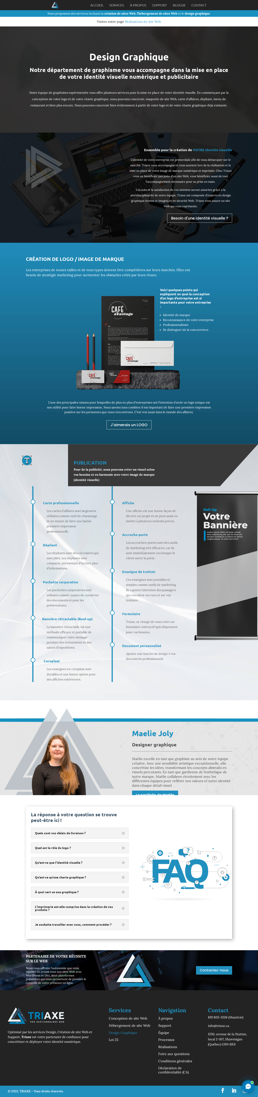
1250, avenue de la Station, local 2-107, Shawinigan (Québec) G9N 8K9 (227, 1039)
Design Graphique (123, 1033)
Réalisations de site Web (143, 21)
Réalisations (167, 1047)
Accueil (97, 5)
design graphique (197, 13)
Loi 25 (113, 1040)
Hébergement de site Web (129, 1026)
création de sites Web (119, 13)
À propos (138, 5)
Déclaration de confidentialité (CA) (173, 1070)
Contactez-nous (214, 970)
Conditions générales (175, 1061)
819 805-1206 (218, 1017)
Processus (166, 1040)
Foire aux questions (173, 1054)
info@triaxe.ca (218, 1026)
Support (159, 5)
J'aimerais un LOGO (129, 425)
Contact (198, 5)
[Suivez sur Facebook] (223, 1090)
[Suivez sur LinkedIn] (234, 1090)
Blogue (179, 5)
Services (116, 5)
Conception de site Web (128, 1018)
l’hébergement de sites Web (157, 13)
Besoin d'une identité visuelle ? (199, 218)
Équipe (163, 1033)
